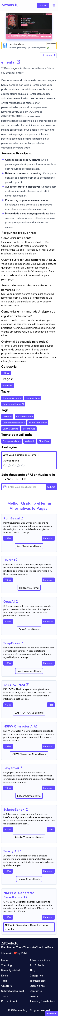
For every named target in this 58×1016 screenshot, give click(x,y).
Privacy (34, 996)
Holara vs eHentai (29, 587)
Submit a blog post (12, 990)
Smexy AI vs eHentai (29, 879)
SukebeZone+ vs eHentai (29, 837)
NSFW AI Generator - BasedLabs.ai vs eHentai (26, 927)
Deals (4, 975)
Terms (5, 996)
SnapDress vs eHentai (29, 671)
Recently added (10, 970)
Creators (6, 985)
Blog (32, 970)
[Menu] (54, 5)
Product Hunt (9, 1001)
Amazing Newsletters (42, 1001)
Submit (43, 5)
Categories (36, 975)
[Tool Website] (22, 518)
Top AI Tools (37, 965)
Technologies (38, 980)
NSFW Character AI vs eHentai (29, 754)
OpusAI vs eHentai (29, 629)
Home (4, 960)
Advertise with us (40, 960)
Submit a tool (37, 985)
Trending (6, 965)
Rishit (24, 953)
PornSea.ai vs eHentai (29, 546)
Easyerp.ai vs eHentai (29, 795)
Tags (4, 980)
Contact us (36, 990)
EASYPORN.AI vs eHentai (29, 712)
